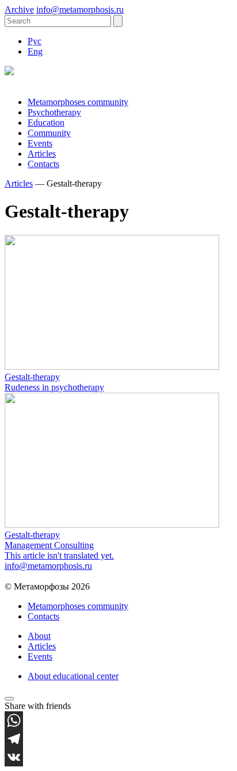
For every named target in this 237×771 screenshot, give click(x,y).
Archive (19, 9)
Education (46, 122)
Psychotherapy (54, 112)
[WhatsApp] (118, 720)
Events (40, 143)
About (39, 636)
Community (49, 133)
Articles (42, 153)
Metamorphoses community (78, 102)
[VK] (118, 757)
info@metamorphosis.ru (80, 9)
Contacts (43, 164)
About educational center (73, 676)
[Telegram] (118, 739)
